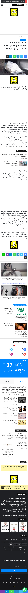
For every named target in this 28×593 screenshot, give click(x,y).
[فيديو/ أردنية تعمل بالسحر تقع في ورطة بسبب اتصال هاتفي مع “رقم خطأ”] (21, 326)
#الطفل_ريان (23, 541)
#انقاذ (11, 544)
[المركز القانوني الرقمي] (18, 5)
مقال (25, 552)
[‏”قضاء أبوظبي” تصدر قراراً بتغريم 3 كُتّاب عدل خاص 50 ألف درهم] (14, 529)
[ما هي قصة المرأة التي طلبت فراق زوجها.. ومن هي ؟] (22, 409)
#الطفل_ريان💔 (5, 541)
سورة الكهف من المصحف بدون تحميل (10, 421)
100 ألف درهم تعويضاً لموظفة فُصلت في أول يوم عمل (13, 1)
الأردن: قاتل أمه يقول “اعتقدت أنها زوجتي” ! (8, 324)
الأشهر (21, 381)
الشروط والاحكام (11, 578)
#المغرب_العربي (17, 544)
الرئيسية (24, 36)
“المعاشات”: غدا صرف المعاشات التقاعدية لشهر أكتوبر (7, 435)
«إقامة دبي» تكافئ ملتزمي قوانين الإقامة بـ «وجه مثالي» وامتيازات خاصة (21, 444)
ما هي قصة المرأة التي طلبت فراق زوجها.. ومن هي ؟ (9, 408)
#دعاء (16, 547)
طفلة (6, 549)
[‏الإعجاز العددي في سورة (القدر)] (22, 416)
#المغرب (24, 544)
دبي (10, 549)
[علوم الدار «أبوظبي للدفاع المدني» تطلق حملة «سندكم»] (5, 529)
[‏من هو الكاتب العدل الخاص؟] (23, 529)
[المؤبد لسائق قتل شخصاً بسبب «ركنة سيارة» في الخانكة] (23, 163)
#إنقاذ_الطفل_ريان (22, 539)
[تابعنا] (2, 487)
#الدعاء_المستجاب (13, 539)
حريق (25, 549)
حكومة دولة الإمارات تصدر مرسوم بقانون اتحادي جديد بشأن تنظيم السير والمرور (21, 435)
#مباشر (5, 547)
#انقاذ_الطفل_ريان (22, 547)
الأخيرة (7, 381)
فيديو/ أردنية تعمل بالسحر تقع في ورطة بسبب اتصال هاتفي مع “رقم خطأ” (21, 333)
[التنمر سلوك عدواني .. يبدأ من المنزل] (5, 524)
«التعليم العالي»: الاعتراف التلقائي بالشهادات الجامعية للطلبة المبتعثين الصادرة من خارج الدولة (7, 452)
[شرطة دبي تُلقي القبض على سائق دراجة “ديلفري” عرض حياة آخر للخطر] (21, 311)
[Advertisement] (14, 26)
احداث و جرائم (18, 36)
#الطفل (6, 539)
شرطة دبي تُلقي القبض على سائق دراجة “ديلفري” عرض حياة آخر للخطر (21, 317)
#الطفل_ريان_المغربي (15, 541)
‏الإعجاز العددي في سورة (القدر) (10, 414)
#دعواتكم (11, 547)
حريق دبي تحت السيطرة (17, 549)
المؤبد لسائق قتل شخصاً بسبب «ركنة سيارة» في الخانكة (10, 163)
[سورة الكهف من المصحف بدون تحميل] (22, 422)
